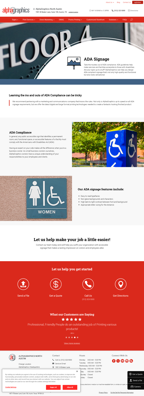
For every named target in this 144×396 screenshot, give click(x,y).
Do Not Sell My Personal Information (122, 392)
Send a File (137, 380)
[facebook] (114, 360)
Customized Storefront (95, 19)
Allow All (70, 387)
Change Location (25, 364)
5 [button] (78, 337)
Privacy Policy (103, 392)
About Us (109, 2)
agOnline (137, 2)
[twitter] (118, 360)
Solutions (112, 19)
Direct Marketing (46, 19)
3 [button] (72, 337)
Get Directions (120, 295)
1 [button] (66, 337)
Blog (118, 2)
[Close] (77, 371)
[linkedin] (122, 360)
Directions (134, 10)
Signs (14, 19)
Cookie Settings (10, 387)
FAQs (125, 19)
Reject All (53, 387)
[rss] (131, 360)
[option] (72, 326)
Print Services (28, 19)
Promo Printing (74, 19)
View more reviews (72, 343)
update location (73, 12)
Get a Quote (137, 374)
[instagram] (127, 360)
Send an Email (60, 363)
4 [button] (75, 337)
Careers (137, 386)
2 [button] (69, 337)
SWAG (61, 19)
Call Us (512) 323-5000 (63, 360)
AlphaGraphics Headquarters (29, 367)
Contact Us (127, 2)
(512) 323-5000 (119, 10)
